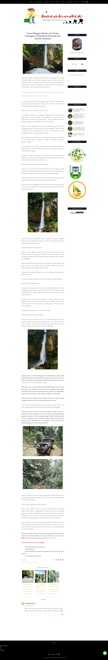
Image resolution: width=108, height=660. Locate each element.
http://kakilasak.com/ (30, 603)
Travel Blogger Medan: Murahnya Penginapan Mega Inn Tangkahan (79, 110)
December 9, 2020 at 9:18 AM (29, 605)
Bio (1, 648)
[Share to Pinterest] (61, 560)
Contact (2, 650)
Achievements (4, 646)
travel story (35, 562)
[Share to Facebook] (56, 560)
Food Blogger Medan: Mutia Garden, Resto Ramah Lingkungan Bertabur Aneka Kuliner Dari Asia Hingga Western (79, 116)
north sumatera (28, 562)
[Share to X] (58, 560)
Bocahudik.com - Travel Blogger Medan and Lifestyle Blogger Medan (56, 657)
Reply (62, 614)
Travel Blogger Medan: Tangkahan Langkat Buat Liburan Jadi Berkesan (78, 122)
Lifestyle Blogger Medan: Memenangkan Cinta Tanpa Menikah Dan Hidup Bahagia (79, 128)
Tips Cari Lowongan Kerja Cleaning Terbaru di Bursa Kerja (78, 134)
